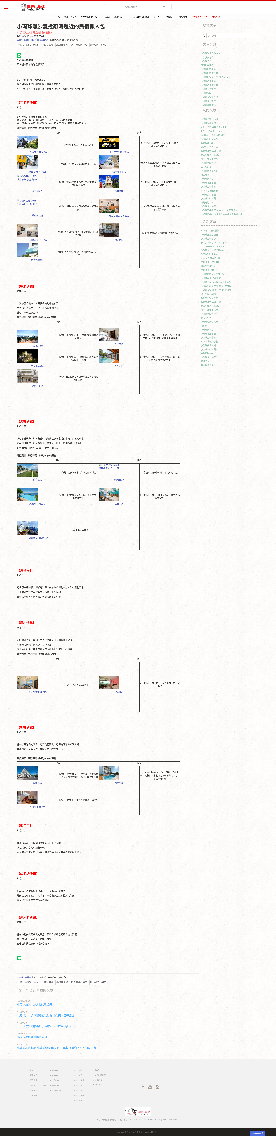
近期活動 (216, 17)
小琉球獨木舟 (78, 1095)
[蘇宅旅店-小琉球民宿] (119, 181)
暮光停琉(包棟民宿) (37, 692)
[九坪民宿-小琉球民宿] (119, 334)
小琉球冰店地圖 (208, 182)
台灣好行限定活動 (209, 139)
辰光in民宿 (37, 191)
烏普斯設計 (99, 1080)
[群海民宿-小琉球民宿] (37, 470)
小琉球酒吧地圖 (208, 198)
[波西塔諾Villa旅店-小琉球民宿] (37, 162)
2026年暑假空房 (208, 270)
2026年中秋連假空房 (210, 262)
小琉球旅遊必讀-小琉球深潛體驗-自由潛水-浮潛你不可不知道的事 (56, 1047)
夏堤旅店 (37, 783)
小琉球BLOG (28, 40)
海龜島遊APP (207, 202)
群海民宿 (37, 479)
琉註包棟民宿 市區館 (119, 215)
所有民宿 (158, 17)
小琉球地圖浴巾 (208, 163)
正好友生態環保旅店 (119, 152)
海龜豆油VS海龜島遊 (211, 151)
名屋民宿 (119, 504)
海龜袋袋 (205, 175)
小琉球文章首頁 (24, 977)
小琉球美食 (77, 1075)
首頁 (58, 17)
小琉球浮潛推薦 (208, 101)
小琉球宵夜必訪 (208, 123)
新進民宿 (55, 1085)
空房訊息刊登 (100, 1075)
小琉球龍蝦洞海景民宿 (37, 538)
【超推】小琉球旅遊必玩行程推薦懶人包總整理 (45, 1015)
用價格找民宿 (207, 65)
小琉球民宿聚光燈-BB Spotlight (215, 77)
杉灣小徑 (119, 783)
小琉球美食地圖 (208, 194)
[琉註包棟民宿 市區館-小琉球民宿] (119, 206)
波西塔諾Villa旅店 (37, 171)
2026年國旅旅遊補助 (210, 230)
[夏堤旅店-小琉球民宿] (37, 773)
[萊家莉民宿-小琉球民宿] (37, 206)
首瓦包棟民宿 (37, 260)
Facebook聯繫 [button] (257, 1133)
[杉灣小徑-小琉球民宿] (119, 773)
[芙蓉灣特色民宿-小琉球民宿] (119, 162)
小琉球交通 (77, 1085)
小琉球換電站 (207, 178)
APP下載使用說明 (209, 159)
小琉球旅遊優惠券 (209, 171)
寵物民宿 (55, 1070)
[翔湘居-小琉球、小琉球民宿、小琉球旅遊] (119, 682)
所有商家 (170, 17)
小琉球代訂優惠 (208, 206)
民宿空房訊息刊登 (141, 17)
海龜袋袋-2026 (208, 143)
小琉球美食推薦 (208, 89)
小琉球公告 (206, 61)
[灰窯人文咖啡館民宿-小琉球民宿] (37, 142)
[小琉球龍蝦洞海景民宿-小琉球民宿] (37, 528)
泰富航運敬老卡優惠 (210, 155)
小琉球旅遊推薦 (208, 81)
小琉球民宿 (56, 1090)
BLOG (97, 1070)
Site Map (98, 1085)
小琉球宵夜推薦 (208, 186)
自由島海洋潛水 (208, 365)
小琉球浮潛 (77, 1090)
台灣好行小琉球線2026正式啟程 (216, 286)
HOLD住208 (37, 346)
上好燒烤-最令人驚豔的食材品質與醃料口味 (221, 214)
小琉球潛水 (77, 1100)
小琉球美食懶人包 (209, 97)
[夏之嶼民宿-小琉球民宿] (119, 470)
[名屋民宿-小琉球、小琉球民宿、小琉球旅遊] (119, 494)
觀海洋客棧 (37, 385)
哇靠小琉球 (34, 1090)
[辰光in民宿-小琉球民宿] (37, 181)
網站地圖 (183, 17)
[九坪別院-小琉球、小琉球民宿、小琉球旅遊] (119, 356)
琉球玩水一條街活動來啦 (212, 135)
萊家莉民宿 (37, 215)
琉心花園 (119, 240)
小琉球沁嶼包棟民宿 (37, 240)
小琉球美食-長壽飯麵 (211, 278)
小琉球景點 (206, 93)
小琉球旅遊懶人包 (24, 1001)
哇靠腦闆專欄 (41, 40)
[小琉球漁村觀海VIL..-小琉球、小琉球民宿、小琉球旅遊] (37, 494)
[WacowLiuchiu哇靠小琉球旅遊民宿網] (32, 7)
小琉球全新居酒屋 (209, 119)
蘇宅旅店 (119, 191)
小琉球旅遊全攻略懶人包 (32, 1037)
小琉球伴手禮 (78, 1080)
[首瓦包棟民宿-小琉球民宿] (37, 250)
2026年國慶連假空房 (210, 258)
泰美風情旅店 (37, 366)
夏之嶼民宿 (119, 480)
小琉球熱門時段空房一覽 (212, 274)
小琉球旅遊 (77, 1070)
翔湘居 (119, 692)
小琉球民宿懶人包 (89, 17)
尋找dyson (206, 167)
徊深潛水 (205, 361)
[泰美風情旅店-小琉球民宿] (37, 356)
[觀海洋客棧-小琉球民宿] (37, 376)
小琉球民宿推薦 (208, 69)
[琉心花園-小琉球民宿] (119, 230)
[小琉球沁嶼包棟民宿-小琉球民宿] (37, 230)
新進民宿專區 (70, 17)
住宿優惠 (106, 17)
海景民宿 (55, 1080)
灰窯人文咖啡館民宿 (37, 152)
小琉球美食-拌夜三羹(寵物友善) (216, 290)
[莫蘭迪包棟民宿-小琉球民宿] (37, 797)
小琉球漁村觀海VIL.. (37, 504)
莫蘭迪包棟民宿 (37, 807)
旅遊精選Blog (121, 17)
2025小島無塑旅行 (209, 190)
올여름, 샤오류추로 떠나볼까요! (215, 127)
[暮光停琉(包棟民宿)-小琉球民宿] (37, 682)
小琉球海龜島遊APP (210, 53)
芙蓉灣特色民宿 (119, 171)
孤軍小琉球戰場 (208, 294)
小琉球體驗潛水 (208, 105)
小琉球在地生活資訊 (38, 1085)
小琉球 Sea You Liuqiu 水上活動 (216, 282)
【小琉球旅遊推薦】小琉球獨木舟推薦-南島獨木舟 (47, 1026)
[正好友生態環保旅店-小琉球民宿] (119, 142)
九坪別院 (119, 366)
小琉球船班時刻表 (199, 17)
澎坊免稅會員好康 (209, 147)
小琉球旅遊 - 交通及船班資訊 (34, 1004)
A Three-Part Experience (212, 131)
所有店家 (33, 1080)
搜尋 (165, 7)
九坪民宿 (119, 344)
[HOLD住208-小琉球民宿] (37, 336)
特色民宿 (55, 1075)
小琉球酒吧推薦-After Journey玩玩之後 (219, 210)
